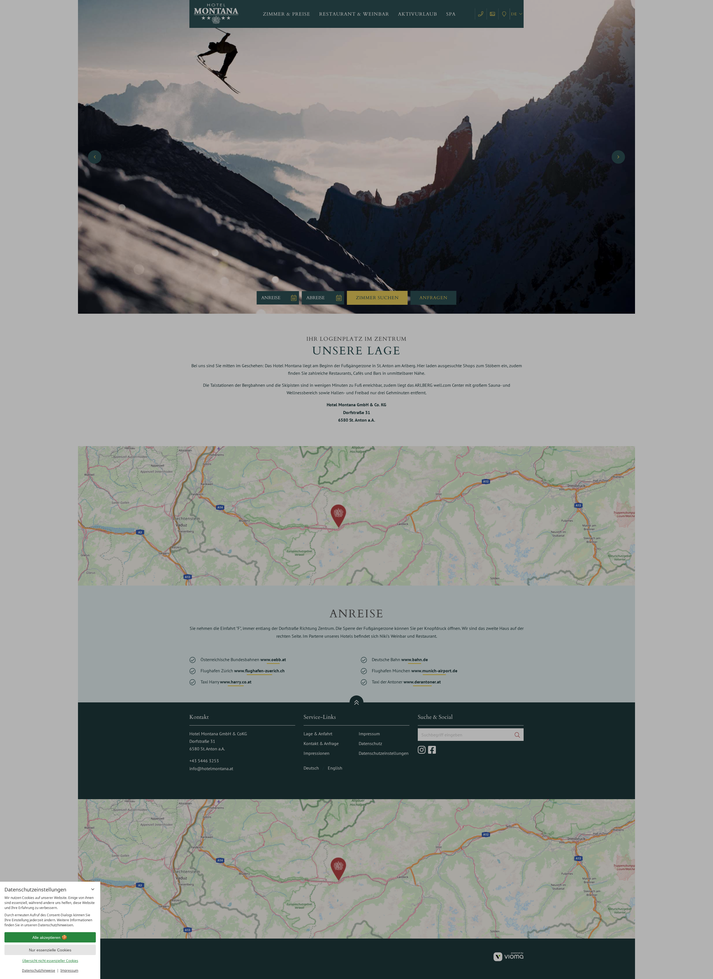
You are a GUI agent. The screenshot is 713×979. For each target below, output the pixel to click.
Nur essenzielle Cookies (50, 950)
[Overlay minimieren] (92, 889)
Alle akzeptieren (46, 937)
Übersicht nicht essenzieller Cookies (50, 960)
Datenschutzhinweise (38, 970)
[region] (50, 911)
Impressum (69, 970)
